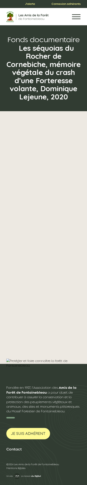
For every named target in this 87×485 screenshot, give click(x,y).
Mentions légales (16, 468)
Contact (14, 449)
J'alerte (30, 3)
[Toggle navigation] (76, 16)
